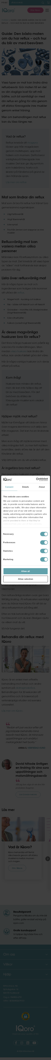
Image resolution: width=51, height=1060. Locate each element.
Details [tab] (25, 487)
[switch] (44, 542)
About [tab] (42, 487)
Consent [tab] (9, 487)
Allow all (25, 571)
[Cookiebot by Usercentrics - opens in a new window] (36, 479)
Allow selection (25, 579)
